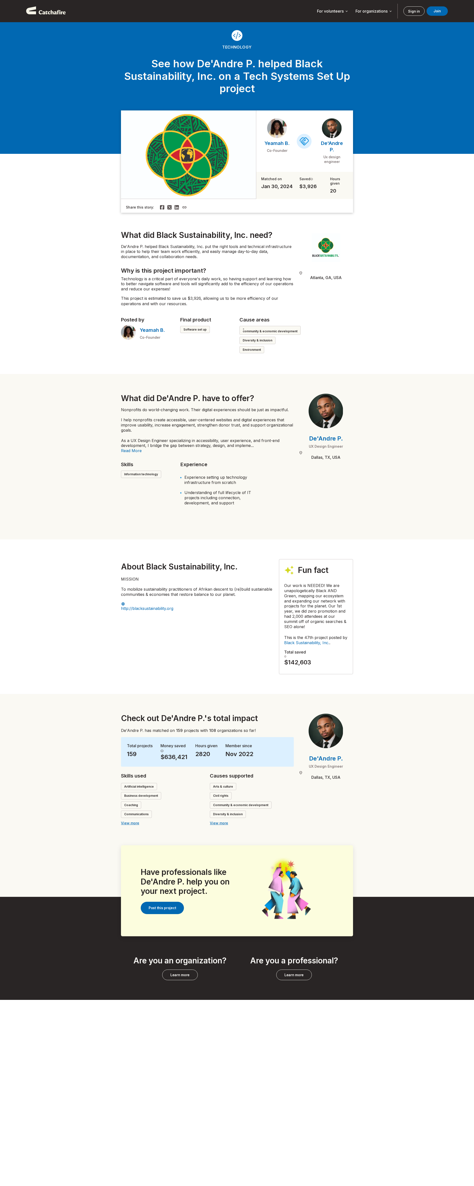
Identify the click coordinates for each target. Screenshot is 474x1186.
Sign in (414, 11)
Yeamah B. (277, 143)
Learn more (180, 975)
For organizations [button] (374, 11)
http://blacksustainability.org (147, 608)
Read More (131, 450)
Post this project (162, 908)
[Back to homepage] (46, 11)
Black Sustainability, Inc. (306, 642)
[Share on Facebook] (162, 207)
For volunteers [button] (333, 11)
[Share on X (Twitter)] (169, 207)
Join (437, 11)
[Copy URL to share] (184, 207)
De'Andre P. (326, 438)
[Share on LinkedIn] (177, 207)
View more (130, 823)
